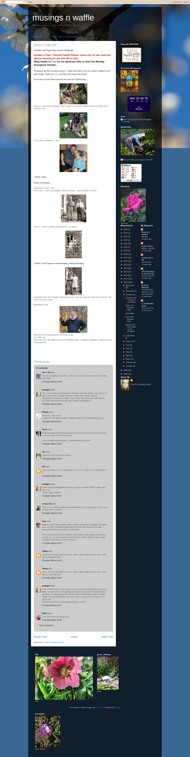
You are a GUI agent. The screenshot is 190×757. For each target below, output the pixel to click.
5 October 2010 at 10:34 (52, 578)
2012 (126, 275)
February (130, 362)
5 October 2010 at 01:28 (52, 513)
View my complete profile (140, 384)
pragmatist (42, 342)
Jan (43, 452)
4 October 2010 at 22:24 (52, 496)
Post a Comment (46, 625)
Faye (53, 61)
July (128, 345)
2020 (126, 247)
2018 (126, 254)
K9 (83, 37)
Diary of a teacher (146, 233)
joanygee (46, 390)
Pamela (45, 412)
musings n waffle (63, 17)
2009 (126, 370)
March (128, 359)
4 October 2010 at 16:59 (52, 459)
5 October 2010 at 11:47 (51, 605)
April (128, 355)
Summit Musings (145, 286)
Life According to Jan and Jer (148, 272)
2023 (126, 237)
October (129, 295)
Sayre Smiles (147, 246)
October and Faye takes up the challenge (130, 328)
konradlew (99, 707)
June (128, 348)
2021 (126, 243)
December (130, 285)
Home (74, 636)
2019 (126, 251)
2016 (126, 261)
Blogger (118, 707)
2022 (126, 240)
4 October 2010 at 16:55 (52, 444)
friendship (72, 36)
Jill (43, 467)
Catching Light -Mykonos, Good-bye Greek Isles (148, 292)
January (129, 366)
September (130, 336)
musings (36, 36)
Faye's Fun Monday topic (129, 307)
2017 (126, 258)
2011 (126, 279)
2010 (126, 282)
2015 (126, 265)
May (128, 352)
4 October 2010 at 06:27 (52, 421)
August (129, 341)
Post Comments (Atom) (54, 642)
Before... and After (148, 248)
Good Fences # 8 (148, 276)
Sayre (44, 429)
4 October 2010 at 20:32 (52, 476)
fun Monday (56, 36)
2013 (126, 272)
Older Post (107, 636)
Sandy (45, 551)
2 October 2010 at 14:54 (52, 382)
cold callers (129, 313)
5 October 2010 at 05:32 (52, 543)
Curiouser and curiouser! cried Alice (130, 300)
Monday (145, 237)
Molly (44, 613)
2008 (126, 374)
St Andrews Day (148, 308)
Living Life (46, 504)
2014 (126, 268)
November (130, 291)
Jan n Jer (46, 372)
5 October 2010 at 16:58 (52, 620)
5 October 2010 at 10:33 (52, 560)
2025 (126, 229)
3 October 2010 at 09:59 (52, 404)
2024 (126, 233)
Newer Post (40, 636)
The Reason (146, 262)
